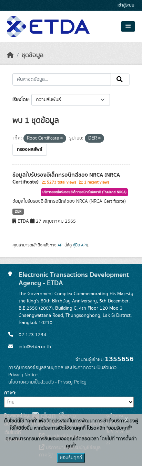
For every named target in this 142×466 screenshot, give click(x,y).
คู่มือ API (80, 245)
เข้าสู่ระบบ (126, 5)
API (60, 245)
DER (18, 211)
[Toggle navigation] (128, 26)
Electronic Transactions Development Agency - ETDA (74, 279)
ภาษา (9, 392)
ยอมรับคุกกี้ (71, 457)
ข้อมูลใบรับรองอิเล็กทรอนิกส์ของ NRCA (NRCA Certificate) (66, 178)
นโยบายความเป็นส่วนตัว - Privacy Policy (47, 382)
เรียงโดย (20, 99)
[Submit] (120, 79)
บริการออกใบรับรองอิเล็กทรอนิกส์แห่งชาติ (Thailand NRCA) (84, 192)
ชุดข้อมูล (32, 55)
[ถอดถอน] (61, 138)
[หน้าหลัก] (10, 55)
